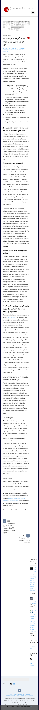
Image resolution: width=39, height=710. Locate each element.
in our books (11, 317)
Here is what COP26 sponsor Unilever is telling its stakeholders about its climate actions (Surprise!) (33, 620)
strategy (6, 51)
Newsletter (19, 694)
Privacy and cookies (25, 696)
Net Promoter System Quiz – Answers (24, 539)
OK (31, 706)
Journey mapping (17, 50)
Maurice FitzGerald (9, 48)
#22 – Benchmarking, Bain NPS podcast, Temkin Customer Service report (9, 527)
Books (28, 694)
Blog (10, 694)
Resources (10, 696)
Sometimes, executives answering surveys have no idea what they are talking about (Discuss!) (33, 578)
